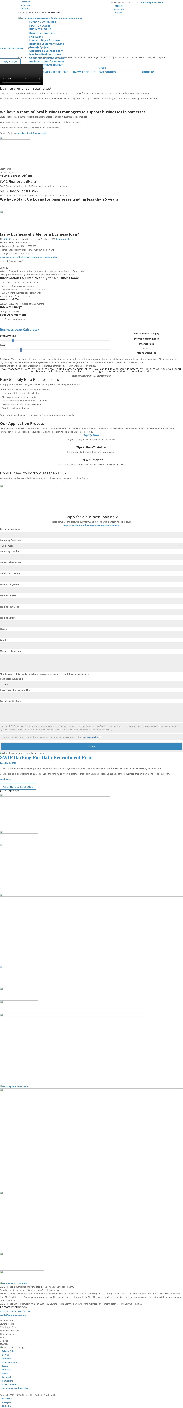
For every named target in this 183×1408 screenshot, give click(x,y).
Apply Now (10, 61)
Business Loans (15, 48)
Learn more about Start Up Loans (25, 107)
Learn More (10, 208)
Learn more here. (64, 239)
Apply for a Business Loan (20, 103)
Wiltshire (6, 1358)
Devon (5, 1373)
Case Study (5, 763)
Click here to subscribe (18, 787)
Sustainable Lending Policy (15, 1388)
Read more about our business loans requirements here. (91, 525)
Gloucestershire (9, 1362)
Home (3, 48)
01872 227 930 (12, 469)
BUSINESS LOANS (40, 29)
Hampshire (7, 1380)
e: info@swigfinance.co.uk (13, 1315)
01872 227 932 (24, 1311)
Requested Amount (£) (12, 678)
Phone (3, 628)
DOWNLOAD (54, 12)
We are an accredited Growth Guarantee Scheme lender (29, 257)
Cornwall (6, 1377)
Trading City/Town (10, 584)
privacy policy (91, 737)
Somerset (6, 1369)
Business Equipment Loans (46, 43)
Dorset (5, 1354)
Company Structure (10, 540)
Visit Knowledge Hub (16, 456)
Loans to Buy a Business (44, 40)
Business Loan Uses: (42, 33)
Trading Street (7, 617)
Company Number (10, 551)
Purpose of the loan (10, 701)
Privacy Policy (9, 1351)
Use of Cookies (9, 1384)
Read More (5, 779)
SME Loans (36, 36)
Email (3, 639)
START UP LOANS (39, 25)
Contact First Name (10, 562)
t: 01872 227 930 (8, 1311)
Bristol (5, 1366)
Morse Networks (65, 1395)
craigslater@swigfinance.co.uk (31, 133)
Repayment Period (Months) (15, 689)
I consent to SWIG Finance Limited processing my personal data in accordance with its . (50, 737)
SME (14, 763)
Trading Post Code (9, 606)
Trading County (8, 595)
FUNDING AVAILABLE (42, 21)
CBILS (7, 239)
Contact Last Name (10, 573)
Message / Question (10, 651)
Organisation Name (10, 529)
